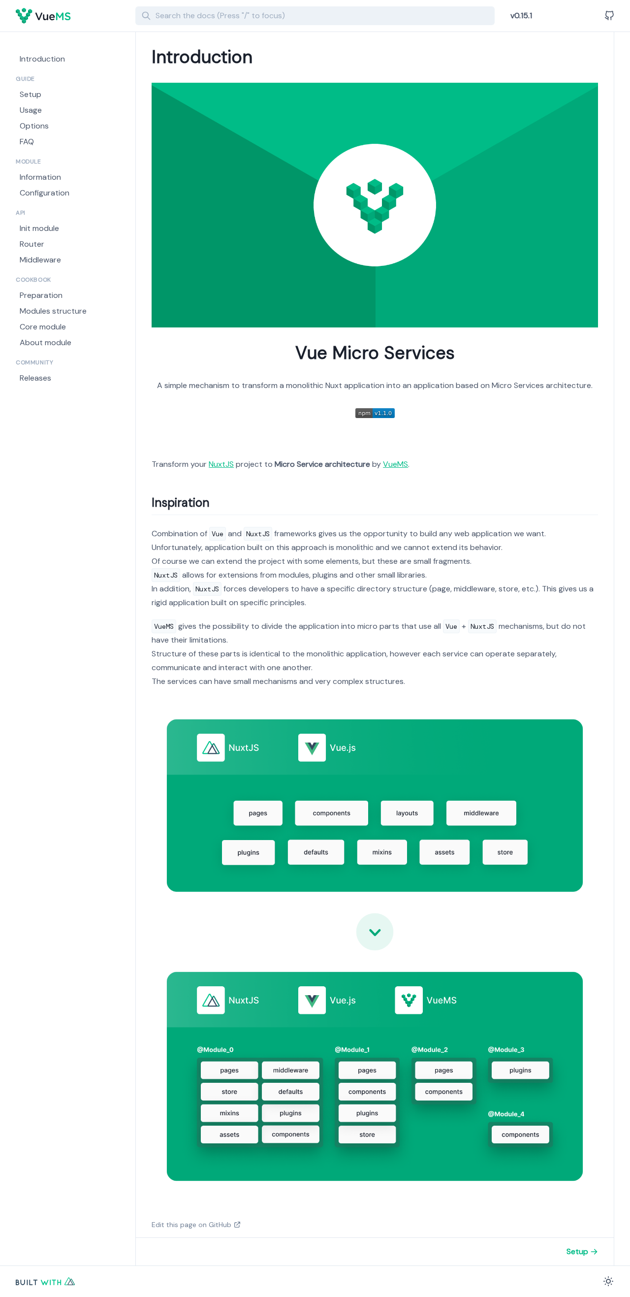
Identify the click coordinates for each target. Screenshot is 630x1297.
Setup (30, 94)
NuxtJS (221, 464)
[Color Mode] (608, 1281)
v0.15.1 (521, 16)
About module (45, 342)
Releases (35, 378)
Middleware (40, 260)
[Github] (609, 16)
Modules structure (53, 311)
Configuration (44, 193)
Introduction (42, 59)
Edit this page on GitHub (191, 1224)
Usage (31, 110)
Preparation (41, 295)
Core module (43, 327)
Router (32, 244)
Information (40, 177)
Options (34, 126)
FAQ (27, 141)
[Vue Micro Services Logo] (71, 16)
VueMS (395, 464)
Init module (39, 228)
